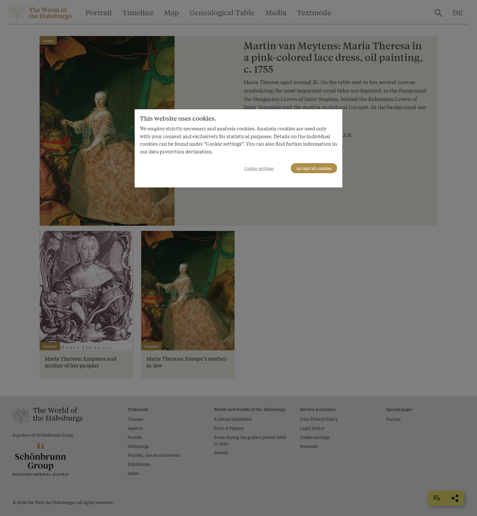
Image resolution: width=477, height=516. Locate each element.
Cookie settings (259, 168)
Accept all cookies (314, 168)
